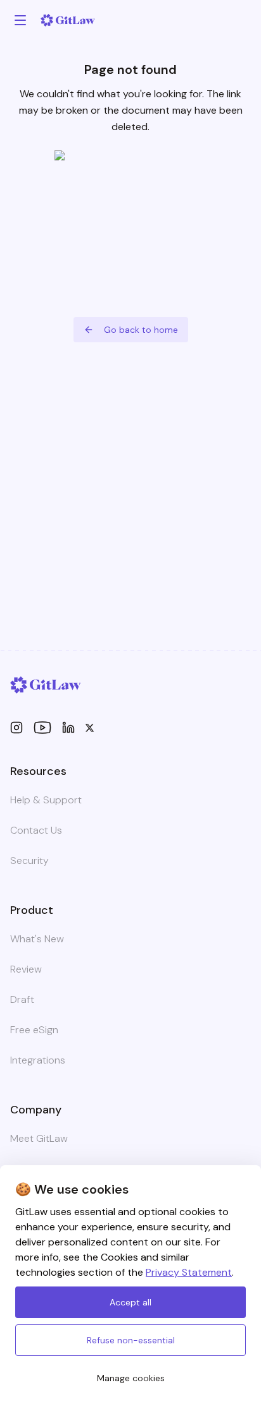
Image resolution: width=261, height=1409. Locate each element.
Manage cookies (131, 1378)
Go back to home (141, 329)
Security (29, 860)
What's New (37, 938)
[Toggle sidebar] (20, 20)
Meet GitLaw (39, 1138)
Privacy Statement (189, 1272)
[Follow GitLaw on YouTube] (42, 727)
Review (26, 969)
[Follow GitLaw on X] (89, 728)
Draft (22, 999)
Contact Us (36, 830)
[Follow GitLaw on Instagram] (16, 727)
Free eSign (34, 1029)
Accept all (130, 1302)
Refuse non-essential (131, 1340)
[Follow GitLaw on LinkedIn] (68, 727)
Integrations (37, 1060)
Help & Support (46, 799)
